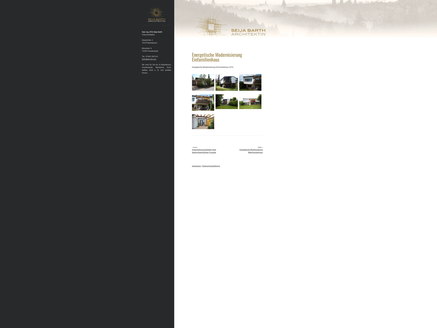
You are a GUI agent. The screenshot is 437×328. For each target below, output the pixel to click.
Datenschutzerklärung (211, 166)
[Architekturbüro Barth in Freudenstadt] (156, 21)
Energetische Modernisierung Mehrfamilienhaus (251, 151)
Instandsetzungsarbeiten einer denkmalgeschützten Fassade (204, 151)
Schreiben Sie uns (149, 59)
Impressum (196, 166)
